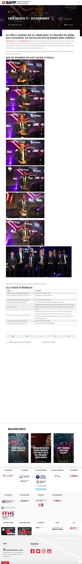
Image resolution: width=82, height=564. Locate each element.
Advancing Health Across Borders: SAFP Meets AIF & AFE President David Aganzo (41, 447)
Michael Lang (9, 41)
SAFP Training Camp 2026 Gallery (64, 445)
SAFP (12, 11)
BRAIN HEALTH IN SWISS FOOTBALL (18, 443)
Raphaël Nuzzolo (24, 41)
